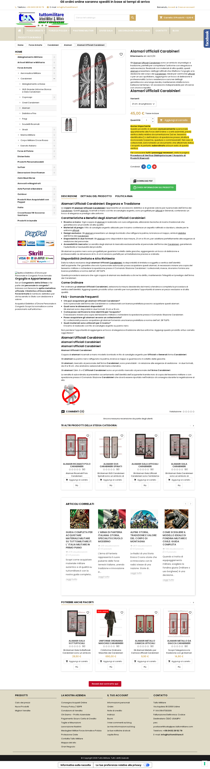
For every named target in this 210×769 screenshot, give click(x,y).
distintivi (182, 233)
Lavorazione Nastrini (71, 726)
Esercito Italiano (28, 145)
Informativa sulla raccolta (76, 765)
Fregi (24, 118)
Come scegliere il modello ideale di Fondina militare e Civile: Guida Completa (175, 538)
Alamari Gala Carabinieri (179, 465)
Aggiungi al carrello (174, 120)
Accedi (171, 7)
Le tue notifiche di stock (118, 730)
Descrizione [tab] (69, 196)
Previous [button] (186, 504)
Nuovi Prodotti (22, 706)
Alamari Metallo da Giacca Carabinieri (179, 642)
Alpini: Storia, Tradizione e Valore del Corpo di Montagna (143, 536)
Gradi (25, 129)
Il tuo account (117, 695)
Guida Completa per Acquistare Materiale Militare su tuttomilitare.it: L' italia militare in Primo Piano (79, 539)
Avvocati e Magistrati (29, 183)
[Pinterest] (154, 166)
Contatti (161, 30)
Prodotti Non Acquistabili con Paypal (33, 200)
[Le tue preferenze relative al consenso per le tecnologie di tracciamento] (205, 764)
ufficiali (191, 73)
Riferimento (136, 56)
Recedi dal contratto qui (105, 683)
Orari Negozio (68, 746)
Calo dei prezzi (22, 702)
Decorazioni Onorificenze (134, 30)
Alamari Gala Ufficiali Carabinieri (145, 465)
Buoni (110, 718)
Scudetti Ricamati (31, 124)
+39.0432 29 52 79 (35, 7)
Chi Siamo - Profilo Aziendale (75, 714)
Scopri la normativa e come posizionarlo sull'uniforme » (34, 308)
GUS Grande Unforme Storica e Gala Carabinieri (36, 90)
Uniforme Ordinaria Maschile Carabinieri (111, 642)
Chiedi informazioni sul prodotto (153, 187)
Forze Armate (35, 30)
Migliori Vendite (22, 710)
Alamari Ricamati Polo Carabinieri (77, 465)
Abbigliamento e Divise (33, 84)
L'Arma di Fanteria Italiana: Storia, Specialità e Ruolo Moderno (110, 536)
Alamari (26, 108)
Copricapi (27, 97)
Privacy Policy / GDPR (71, 706)
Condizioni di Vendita (71, 710)
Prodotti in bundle (29, 37)
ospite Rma (113, 734)
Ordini (110, 706)
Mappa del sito (68, 742)
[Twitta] (149, 166)
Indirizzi (111, 714)
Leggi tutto (71, 579)
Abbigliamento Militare (30, 57)
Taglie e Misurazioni (71, 722)
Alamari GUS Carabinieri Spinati (111, 465)
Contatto (160, 695)
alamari (134, 71)
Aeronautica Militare (31, 73)
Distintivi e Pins (29, 113)
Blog (176, 30)
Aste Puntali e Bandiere (30, 188)
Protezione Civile (69, 734)
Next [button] (190, 504)
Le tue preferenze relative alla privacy (118, 765)
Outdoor (22, 194)
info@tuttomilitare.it (67, 7)
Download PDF (143, 181)
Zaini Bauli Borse (26, 178)
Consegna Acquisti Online (74, 702)
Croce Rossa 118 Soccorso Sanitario (31, 214)
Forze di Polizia (58, 30)
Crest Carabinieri (30, 102)
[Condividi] (143, 166)
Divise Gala (106, 30)
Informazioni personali (118, 702)
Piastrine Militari (83, 30)
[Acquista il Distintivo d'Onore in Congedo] (36, 274)
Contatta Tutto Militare (72, 738)
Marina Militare (28, 134)
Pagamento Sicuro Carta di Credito (78, 718)
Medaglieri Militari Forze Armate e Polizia (81, 730)
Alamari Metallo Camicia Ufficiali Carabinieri (145, 643)
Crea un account (186, 7)
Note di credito (114, 710)
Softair (21, 167)
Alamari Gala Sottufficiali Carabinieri (77, 643)
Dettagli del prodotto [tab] (96, 196)
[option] (79, 547)
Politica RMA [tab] (124, 196)
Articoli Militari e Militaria (31, 62)
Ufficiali (145, 62)
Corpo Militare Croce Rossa (34, 140)
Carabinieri (26, 78)
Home (18, 52)
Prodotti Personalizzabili (31, 161)
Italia (20, 207)
